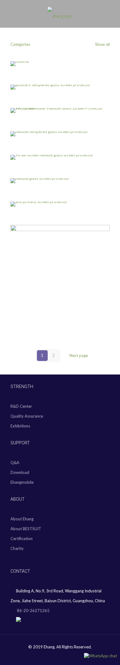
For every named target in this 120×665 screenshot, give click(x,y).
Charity (17, 548)
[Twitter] (56, 655)
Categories (20, 44)
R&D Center (21, 406)
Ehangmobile (22, 482)
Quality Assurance (26, 416)
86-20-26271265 (33, 610)
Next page (79, 355)
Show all (102, 44)
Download (19, 472)
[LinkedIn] (64, 655)
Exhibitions (20, 425)
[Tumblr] (72, 655)
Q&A (14, 462)
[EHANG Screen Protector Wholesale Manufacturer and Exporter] (60, 15)
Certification (21, 538)
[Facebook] (47, 655)
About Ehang (22, 518)
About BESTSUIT (25, 528)
